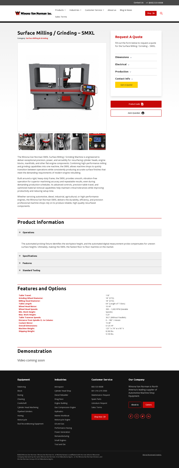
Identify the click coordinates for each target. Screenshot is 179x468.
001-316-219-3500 (99, 391)
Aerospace (59, 386)
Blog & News (126, 10)
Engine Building (61, 403)
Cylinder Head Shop (63, 391)
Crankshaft (22, 403)
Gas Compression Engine (65, 407)
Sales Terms (61, 16)
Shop (149, 13)
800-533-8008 (97, 386)
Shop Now (98, 417)
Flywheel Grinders (24, 411)
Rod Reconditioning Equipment (30, 423)
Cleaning (21, 399)
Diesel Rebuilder (61, 395)
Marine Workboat (62, 415)
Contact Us (138, 2)
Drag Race (59, 399)
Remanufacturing (62, 436)
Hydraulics (59, 411)
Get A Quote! (126, 84)
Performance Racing (63, 428)
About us (112, 10)
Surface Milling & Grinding (37, 38)
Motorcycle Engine (62, 419)
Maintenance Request (100, 395)
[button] (89, 232)
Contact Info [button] (123, 78)
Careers (149, 405)
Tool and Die (60, 444)
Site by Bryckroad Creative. (152, 455)
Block (19, 391)
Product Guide (134, 104)
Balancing (21, 386)
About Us (135, 405)
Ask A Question (134, 113)
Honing (20, 415)
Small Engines (60, 440)
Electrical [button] (121, 64)
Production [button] (122, 71)
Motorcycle (22, 419)
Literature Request (99, 403)
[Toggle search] (161, 13)
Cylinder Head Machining (27, 407)
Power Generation (62, 432)
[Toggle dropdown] (65, 10)
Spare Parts (96, 399)
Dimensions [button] (122, 57)
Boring (20, 395)
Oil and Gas (59, 423)
